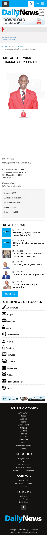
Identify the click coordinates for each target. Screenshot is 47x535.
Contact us (23, 480)
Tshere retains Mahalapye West (29, 274)
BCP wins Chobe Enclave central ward (29, 244)
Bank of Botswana (23, 468)
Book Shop (23, 502)
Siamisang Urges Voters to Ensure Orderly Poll (26, 233)
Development (12, 335)
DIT (23, 462)
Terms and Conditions (23, 483)
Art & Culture (12, 308)
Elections (20, 46)
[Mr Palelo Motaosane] (23, 97)
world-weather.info (9, 40)
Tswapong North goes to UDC (28, 264)
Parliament (12, 368)
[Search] (31, 4)
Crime (8, 328)
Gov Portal (23, 499)
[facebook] (23, 507)
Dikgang (9, 341)
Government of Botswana (23, 471)
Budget (9, 314)
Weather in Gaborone (9, 37)
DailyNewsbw (23, 459)
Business (10, 321)
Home (4, 46)
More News (10, 294)
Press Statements (15, 382)
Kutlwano (23, 496)
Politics (10, 375)
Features (11, 355)
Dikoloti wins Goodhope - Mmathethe (25, 286)
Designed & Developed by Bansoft (23, 532)
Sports (9, 388)
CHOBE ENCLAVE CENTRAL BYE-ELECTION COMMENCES (28, 255)
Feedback (23, 486)
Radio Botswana (23, 465)
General (11, 361)
